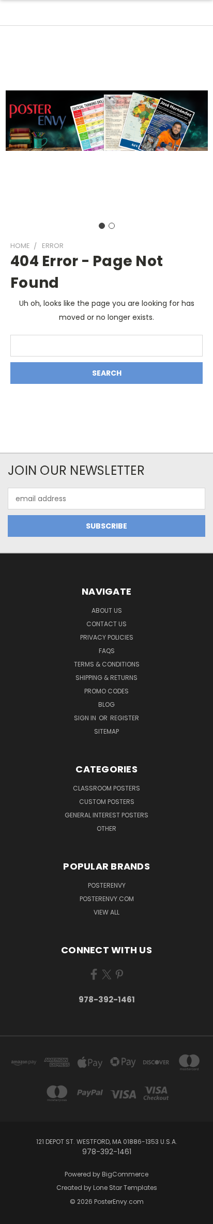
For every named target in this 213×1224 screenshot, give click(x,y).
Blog (106, 704)
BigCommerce (125, 1174)
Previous (16, 1213)
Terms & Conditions (107, 664)
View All (106, 912)
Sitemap (106, 731)
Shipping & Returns (106, 677)
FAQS (107, 650)
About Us (107, 610)
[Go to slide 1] (102, 226)
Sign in (86, 718)
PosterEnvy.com (107, 898)
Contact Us (106, 623)
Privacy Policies (106, 637)
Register (124, 718)
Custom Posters (106, 801)
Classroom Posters (106, 788)
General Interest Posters (106, 815)
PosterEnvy (107, 885)
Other (106, 828)
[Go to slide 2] (112, 226)
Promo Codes (106, 691)
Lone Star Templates (125, 1187)
